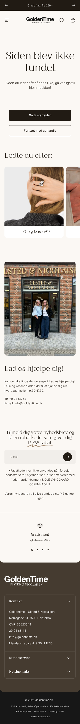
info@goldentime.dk (23, 637)
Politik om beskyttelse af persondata (29, 706)
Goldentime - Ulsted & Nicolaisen (32, 611)
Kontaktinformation (59, 706)
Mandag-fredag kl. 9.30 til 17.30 (30, 643)
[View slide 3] (42, 550)
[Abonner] (67, 456)
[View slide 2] (37, 550)
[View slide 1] (32, 550)
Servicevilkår (40, 711)
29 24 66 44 (17, 630)
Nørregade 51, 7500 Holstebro (30, 618)
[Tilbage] (6, 5)
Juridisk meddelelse (40, 716)
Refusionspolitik (23, 711)
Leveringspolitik (56, 711)
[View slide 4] (48, 550)
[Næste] (74, 5)
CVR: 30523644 (20, 624)
